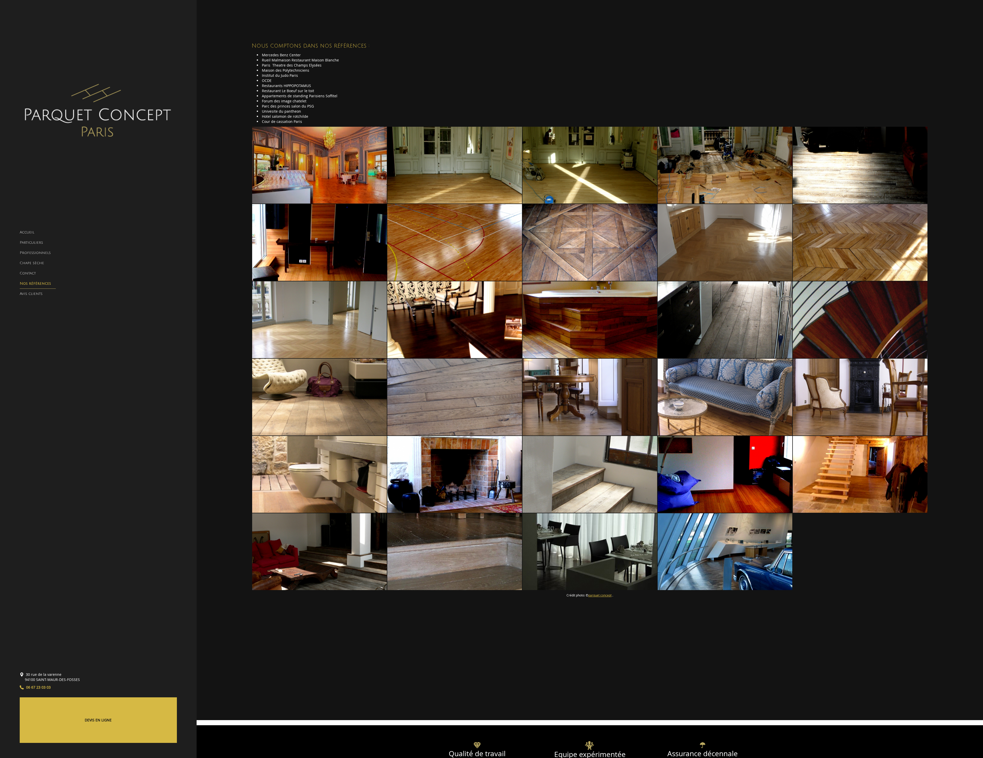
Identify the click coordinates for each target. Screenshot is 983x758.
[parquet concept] (98, 113)
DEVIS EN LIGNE (98, 720)
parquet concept (600, 595)
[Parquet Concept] (589, 551)
